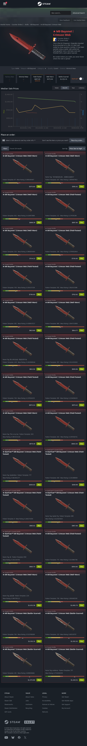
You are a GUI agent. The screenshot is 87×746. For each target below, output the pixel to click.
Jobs (27, 701)
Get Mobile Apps (67, 701)
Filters (5, 148)
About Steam (9, 697)
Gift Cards (8, 712)
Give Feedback (65, 20)
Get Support (66, 704)
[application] (43, 111)
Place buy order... (77, 140)
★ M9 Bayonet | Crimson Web (51, 24)
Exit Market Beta (79, 20)
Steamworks (9, 704)
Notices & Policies (48, 704)
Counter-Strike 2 (17, 24)
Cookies (45, 708)
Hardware (29, 704)
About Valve (30, 697)
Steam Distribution (11, 708)
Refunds (45, 712)
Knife (27, 24)
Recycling (29, 708)
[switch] (81, 78)
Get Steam (65, 697)
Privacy (44, 697)
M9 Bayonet (34, 24)
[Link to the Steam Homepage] (44, 4)
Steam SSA (8, 701)
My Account (66, 708)
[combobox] (61, 13)
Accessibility (46, 701)
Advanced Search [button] (79, 13)
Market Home (5, 24)
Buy (39, 186)
